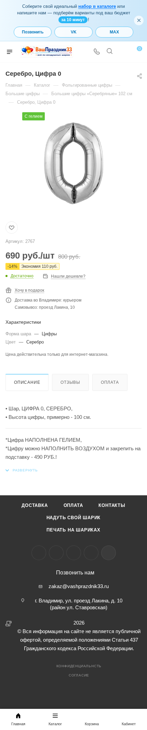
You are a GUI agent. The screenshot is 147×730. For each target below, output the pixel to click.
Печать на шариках (73, 529)
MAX (114, 32)
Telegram (56, 552)
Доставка (35, 505)
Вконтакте (38, 552)
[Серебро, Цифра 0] (73, 163)
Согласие (79, 675)
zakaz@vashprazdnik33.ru (79, 586)
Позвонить (32, 32)
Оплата (110, 382)
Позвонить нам (75, 572)
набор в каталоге (97, 6)
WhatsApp (91, 552)
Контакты (111, 505)
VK (74, 32)
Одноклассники (73, 552)
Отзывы (70, 382)
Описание (27, 382)
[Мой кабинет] (122, 52)
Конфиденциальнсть (79, 666)
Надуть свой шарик (73, 517)
